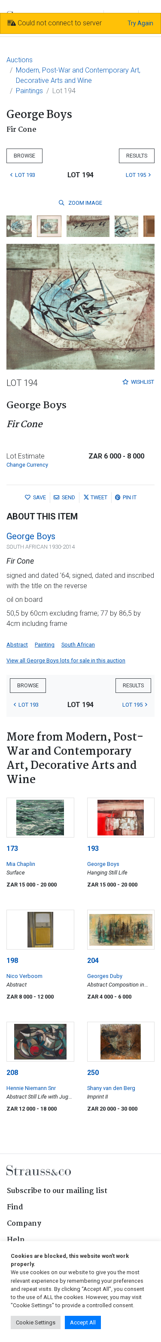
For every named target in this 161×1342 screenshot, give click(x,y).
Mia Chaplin (20, 864)
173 (12, 848)
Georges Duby (104, 976)
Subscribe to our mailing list (57, 1191)
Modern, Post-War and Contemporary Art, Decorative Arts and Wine (78, 75)
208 (12, 1073)
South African (78, 644)
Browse (24, 155)
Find (15, 1207)
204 (93, 960)
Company (24, 1224)
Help (15, 1240)
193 (93, 848)
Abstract (17, 644)
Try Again (140, 23)
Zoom (84, 203)
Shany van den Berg (111, 1088)
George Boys (30, 536)
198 (12, 960)
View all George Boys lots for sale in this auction (65, 660)
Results (136, 155)
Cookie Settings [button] (35, 1322)
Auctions (19, 60)
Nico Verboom (24, 976)
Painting (45, 644)
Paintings (29, 91)
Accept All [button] (83, 1322)
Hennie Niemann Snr (31, 1088)
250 (93, 1073)
